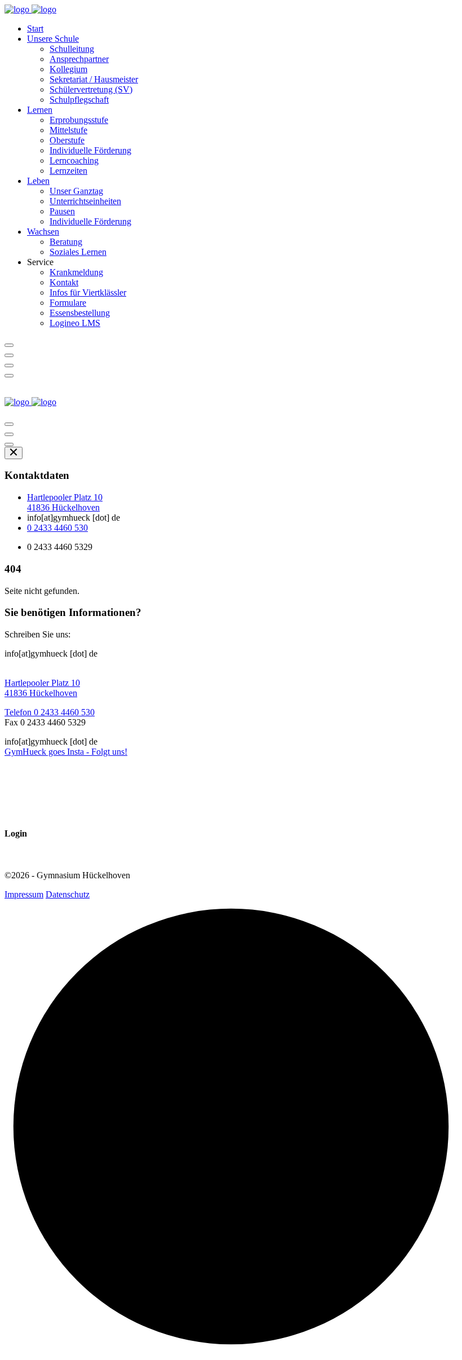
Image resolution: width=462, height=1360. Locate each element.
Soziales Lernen (78, 252)
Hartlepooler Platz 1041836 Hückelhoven (65, 502)
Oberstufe (67, 140)
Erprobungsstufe (79, 120)
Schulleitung (72, 49)
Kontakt (64, 282)
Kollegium (68, 69)
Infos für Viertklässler (88, 292)
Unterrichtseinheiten (85, 201)
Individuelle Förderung (90, 150)
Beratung (66, 242)
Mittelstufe (68, 130)
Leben (38, 181)
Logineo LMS (75, 323)
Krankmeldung (76, 272)
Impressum (24, 894)
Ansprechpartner (79, 59)
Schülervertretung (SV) (91, 89)
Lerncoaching (74, 160)
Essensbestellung (80, 313)
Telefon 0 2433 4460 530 (50, 712)
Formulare (68, 302)
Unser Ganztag (76, 191)
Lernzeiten (68, 170)
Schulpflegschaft (79, 99)
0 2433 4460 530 (57, 527)
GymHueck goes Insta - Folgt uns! (66, 751)
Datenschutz (68, 894)
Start (35, 28)
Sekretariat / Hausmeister (94, 79)
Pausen (62, 211)
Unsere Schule (53, 38)
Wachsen (43, 231)
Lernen (39, 110)
